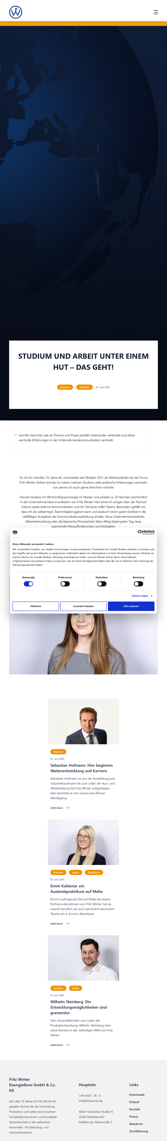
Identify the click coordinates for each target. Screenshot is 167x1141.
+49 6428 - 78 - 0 (90, 1095)
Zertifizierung (138, 1131)
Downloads (136, 1094)
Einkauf (134, 1102)
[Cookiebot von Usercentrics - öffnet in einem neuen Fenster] (140, 532)
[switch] (65, 583)
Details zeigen (140, 595)
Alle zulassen (131, 606)
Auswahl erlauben (83, 606)
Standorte (136, 1124)
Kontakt (134, 1109)
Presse (133, 1116)
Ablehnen (35, 606)
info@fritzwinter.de (90, 1101)
